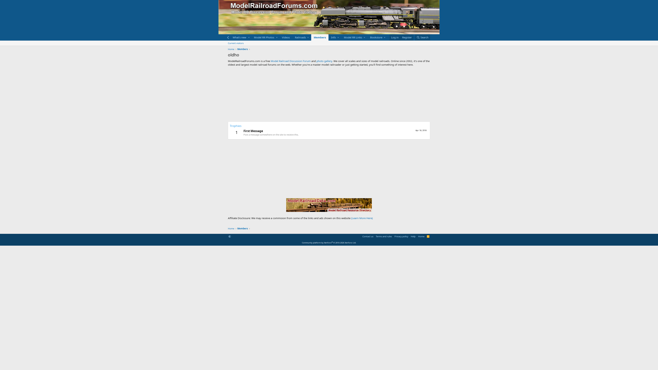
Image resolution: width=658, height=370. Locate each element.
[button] (249, 37)
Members (320, 37)
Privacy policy (401, 236)
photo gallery (324, 61)
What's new (239, 37)
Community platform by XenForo (329, 242)
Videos (286, 37)
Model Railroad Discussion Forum (291, 61)
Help (413, 236)
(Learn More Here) (362, 218)
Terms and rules (384, 236)
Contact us (367, 236)
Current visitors (236, 43)
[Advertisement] (329, 94)
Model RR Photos (264, 37)
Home (421, 236)
